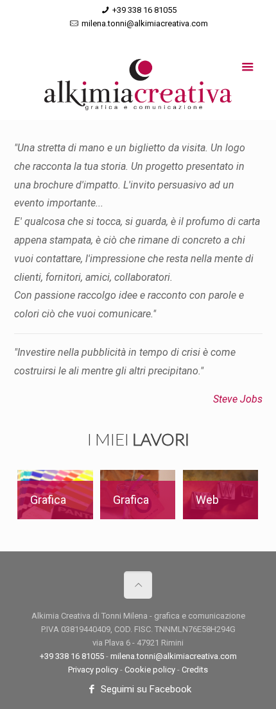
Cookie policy (150, 669)
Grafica (48, 499)
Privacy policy (93, 669)
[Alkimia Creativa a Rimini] (138, 88)
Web (207, 499)
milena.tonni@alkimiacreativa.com (145, 23)
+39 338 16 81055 (144, 10)
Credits (195, 669)
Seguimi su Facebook (144, 689)
